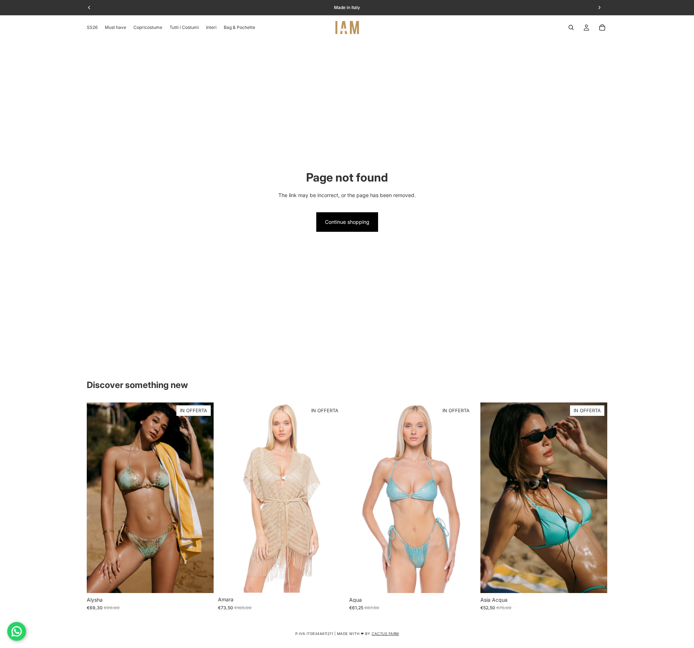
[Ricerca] (571, 27)
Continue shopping (347, 222)
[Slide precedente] (97, 498)
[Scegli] (202, 581)
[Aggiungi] (333, 581)
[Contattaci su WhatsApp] (16, 631)
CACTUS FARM (385, 633)
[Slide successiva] (203, 498)
